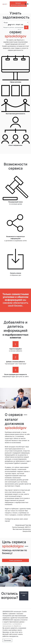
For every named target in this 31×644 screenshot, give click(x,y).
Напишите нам (23, 594)
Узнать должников (15, 560)
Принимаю (7, 640)
